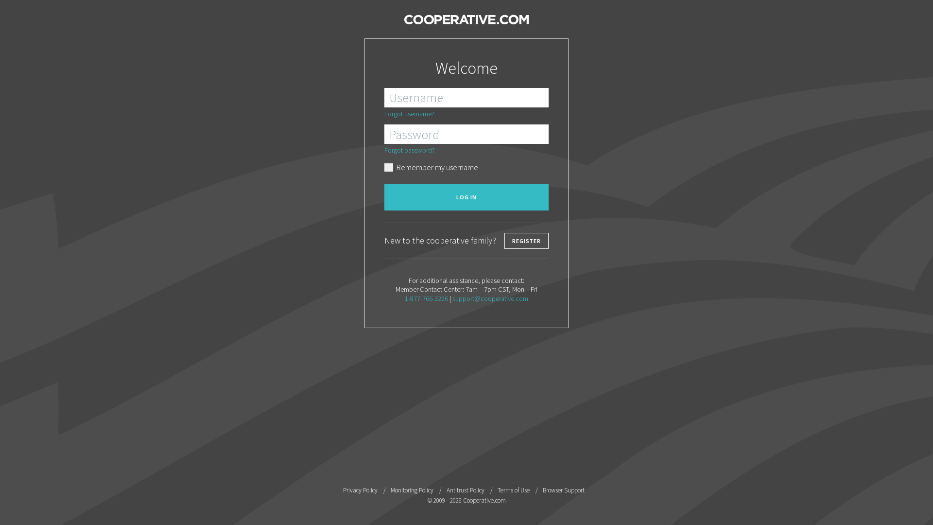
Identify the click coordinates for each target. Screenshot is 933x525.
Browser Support (564, 490)
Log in (466, 197)
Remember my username (437, 167)
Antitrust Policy (465, 490)
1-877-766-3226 (426, 298)
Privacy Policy (360, 490)
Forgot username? (409, 113)
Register (526, 241)
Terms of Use (514, 490)
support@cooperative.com (490, 298)
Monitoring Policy (412, 490)
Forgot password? (409, 150)
